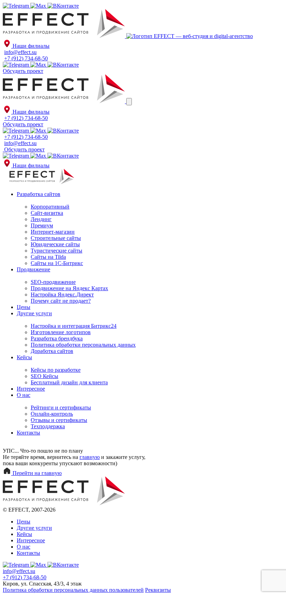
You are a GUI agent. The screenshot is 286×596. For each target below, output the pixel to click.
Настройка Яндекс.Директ (62, 294)
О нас (23, 395)
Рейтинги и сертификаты (61, 407)
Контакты (28, 433)
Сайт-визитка (47, 213)
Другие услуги (34, 313)
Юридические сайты (55, 244)
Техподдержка (48, 426)
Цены (23, 307)
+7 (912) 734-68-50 (26, 58)
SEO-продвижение (53, 282)
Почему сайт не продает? (61, 301)
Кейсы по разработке (56, 370)
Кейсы (24, 357)
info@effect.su (20, 52)
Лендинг (41, 219)
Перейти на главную (36, 473)
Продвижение (33, 269)
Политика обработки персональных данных (83, 345)
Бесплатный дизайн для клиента (69, 382)
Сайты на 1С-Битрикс (57, 263)
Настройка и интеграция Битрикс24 (73, 326)
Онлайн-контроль (52, 414)
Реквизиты (158, 590)
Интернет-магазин (53, 232)
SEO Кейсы (44, 376)
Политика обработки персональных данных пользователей (73, 590)
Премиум (42, 225)
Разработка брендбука (57, 338)
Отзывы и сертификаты (59, 420)
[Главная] (64, 36)
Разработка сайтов (38, 194)
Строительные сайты (56, 238)
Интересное (31, 389)
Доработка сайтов (52, 351)
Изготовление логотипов (61, 332)
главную (90, 457)
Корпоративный (50, 207)
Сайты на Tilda (48, 257)
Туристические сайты (56, 251)
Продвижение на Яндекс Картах (69, 288)
